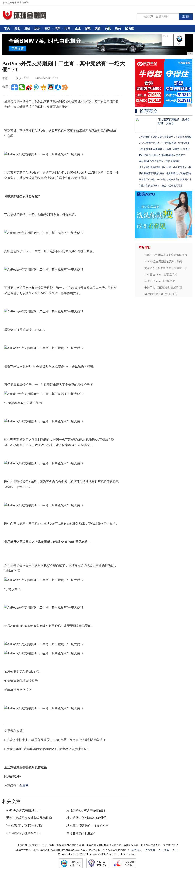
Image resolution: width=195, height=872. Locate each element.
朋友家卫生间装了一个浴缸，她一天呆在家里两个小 (165, 179)
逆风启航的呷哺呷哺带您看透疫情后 (165, 255)
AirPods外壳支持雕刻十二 (23, 810)
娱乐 (37, 28)
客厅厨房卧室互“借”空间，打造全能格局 (159, 161)
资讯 (17, 28)
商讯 (108, 28)
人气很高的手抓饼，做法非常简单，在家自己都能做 (165, 136)
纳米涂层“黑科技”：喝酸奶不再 (87, 825)
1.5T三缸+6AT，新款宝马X (160, 274)
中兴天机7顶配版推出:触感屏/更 (163, 287)
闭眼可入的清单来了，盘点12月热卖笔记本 (161, 185)
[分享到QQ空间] (43, 87)
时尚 (67, 28)
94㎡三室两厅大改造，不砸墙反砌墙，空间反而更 (164, 143)
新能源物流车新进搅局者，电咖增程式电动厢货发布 (165, 173)
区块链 (129, 28)
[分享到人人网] (58, 87)
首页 (7, 28)
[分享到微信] (22, 87)
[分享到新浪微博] (29, 87)
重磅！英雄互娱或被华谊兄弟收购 (29, 818)
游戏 (88, 28)
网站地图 (150, 849)
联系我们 (136, 849)
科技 (47, 28)
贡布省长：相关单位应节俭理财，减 (165, 268)
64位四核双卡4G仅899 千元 (161, 293)
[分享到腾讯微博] (36, 87)
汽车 (57, 28)
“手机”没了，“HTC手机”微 (24, 825)
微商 (118, 28)
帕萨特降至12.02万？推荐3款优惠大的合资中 (162, 155)
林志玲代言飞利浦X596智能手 (86, 818)
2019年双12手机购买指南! (23, 833)
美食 (98, 28)
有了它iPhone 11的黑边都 (159, 281)
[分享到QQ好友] (51, 87)
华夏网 (24, 785)
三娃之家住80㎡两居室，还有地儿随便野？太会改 (164, 149)
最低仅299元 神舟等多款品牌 (85, 810)
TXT (175, 849)
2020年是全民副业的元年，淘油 (163, 261)
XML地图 (164, 849)
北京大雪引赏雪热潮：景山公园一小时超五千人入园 (165, 167)
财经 (27, 28)
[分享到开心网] (65, 87)
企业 (78, 28)
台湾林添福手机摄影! (80, 833)
